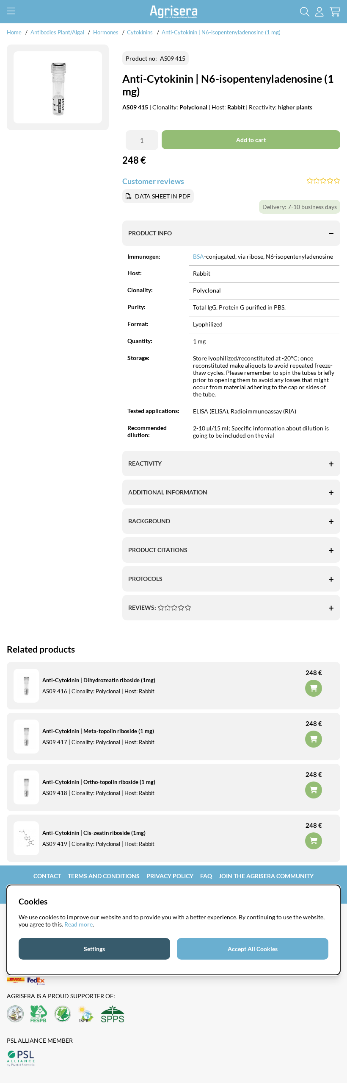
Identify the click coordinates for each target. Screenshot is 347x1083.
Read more (78, 924)
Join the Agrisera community (266, 875)
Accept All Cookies (253, 948)
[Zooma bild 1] (58, 87)
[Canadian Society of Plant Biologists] (62, 1014)
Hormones (105, 32)
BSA (198, 256)
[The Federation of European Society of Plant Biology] (38, 1014)
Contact (47, 875)
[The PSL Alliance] (21, 1059)
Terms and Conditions (104, 875)
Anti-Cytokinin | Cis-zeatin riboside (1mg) (94, 832)
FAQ (206, 875)
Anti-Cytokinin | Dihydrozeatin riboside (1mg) (98, 680)
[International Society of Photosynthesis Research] (86, 1014)
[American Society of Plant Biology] (15, 1014)
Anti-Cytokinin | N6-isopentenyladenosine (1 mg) (221, 32)
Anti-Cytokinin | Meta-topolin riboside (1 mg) (98, 731)
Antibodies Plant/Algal (57, 32)
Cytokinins (140, 32)
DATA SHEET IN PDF (162, 196)
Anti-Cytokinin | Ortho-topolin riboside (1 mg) (98, 782)
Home (14, 32)
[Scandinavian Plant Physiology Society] (112, 1014)
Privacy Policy (169, 875)
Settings (94, 948)
